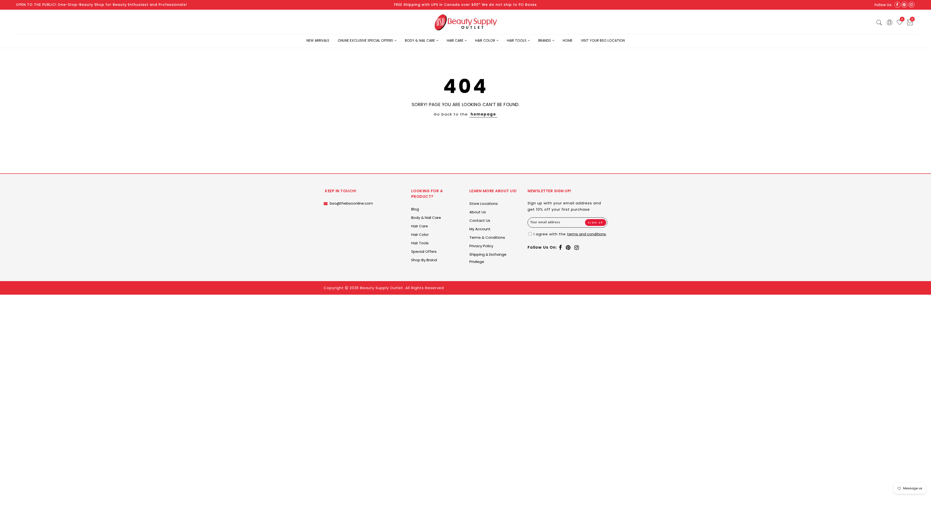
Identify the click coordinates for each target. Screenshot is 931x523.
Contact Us (479, 220)
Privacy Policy (481, 245)
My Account (479, 228)
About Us (477, 212)
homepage (483, 114)
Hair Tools (516, 40)
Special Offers (424, 251)
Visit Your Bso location (603, 40)
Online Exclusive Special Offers (365, 40)
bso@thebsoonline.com (351, 203)
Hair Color (485, 40)
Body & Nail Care (420, 40)
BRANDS (544, 40)
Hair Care (455, 40)
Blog (415, 209)
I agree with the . (569, 234)
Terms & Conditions (487, 237)
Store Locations (483, 203)
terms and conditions (586, 234)
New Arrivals (317, 40)
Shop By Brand (424, 259)
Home (567, 40)
